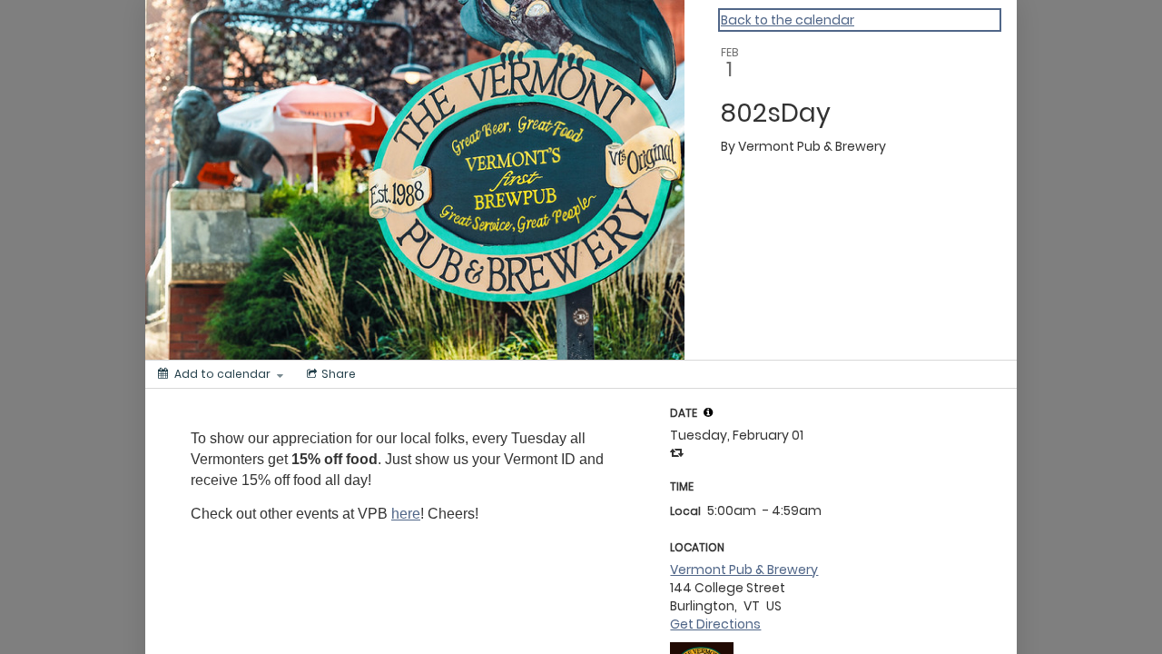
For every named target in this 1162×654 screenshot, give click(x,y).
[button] (708, 412)
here (405, 513)
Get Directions (715, 624)
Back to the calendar (787, 20)
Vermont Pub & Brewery (744, 569)
